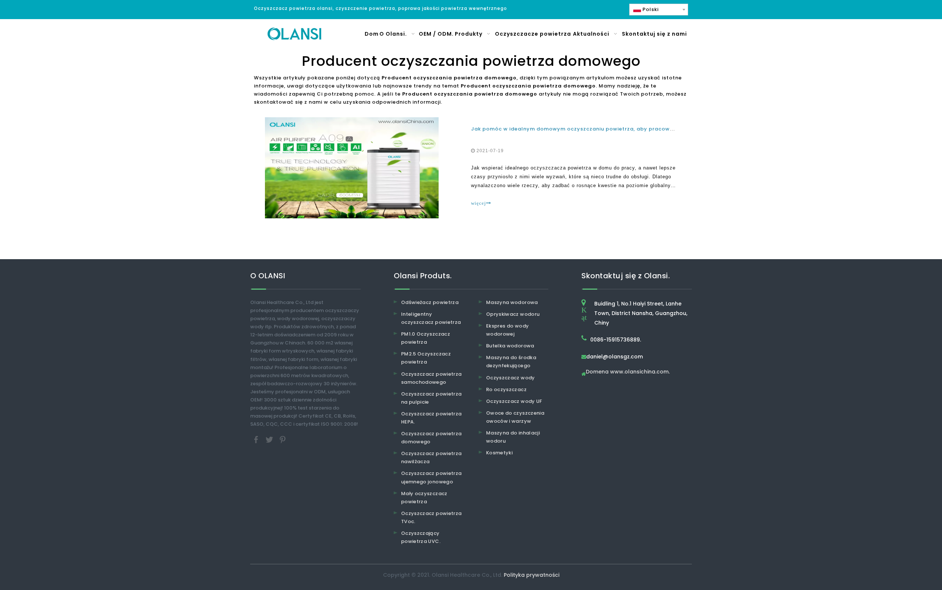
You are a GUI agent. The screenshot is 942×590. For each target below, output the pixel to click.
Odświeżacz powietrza (429, 302)
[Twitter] (270, 439)
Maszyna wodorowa (512, 302)
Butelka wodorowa (510, 345)
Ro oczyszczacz (506, 389)
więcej (478, 203)
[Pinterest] (282, 439)
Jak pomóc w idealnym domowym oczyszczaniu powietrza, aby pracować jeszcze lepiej (593, 128)
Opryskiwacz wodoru (512, 314)
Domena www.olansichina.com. (628, 372)
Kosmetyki (499, 452)
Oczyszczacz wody (510, 377)
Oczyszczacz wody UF (514, 401)
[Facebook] (256, 439)
